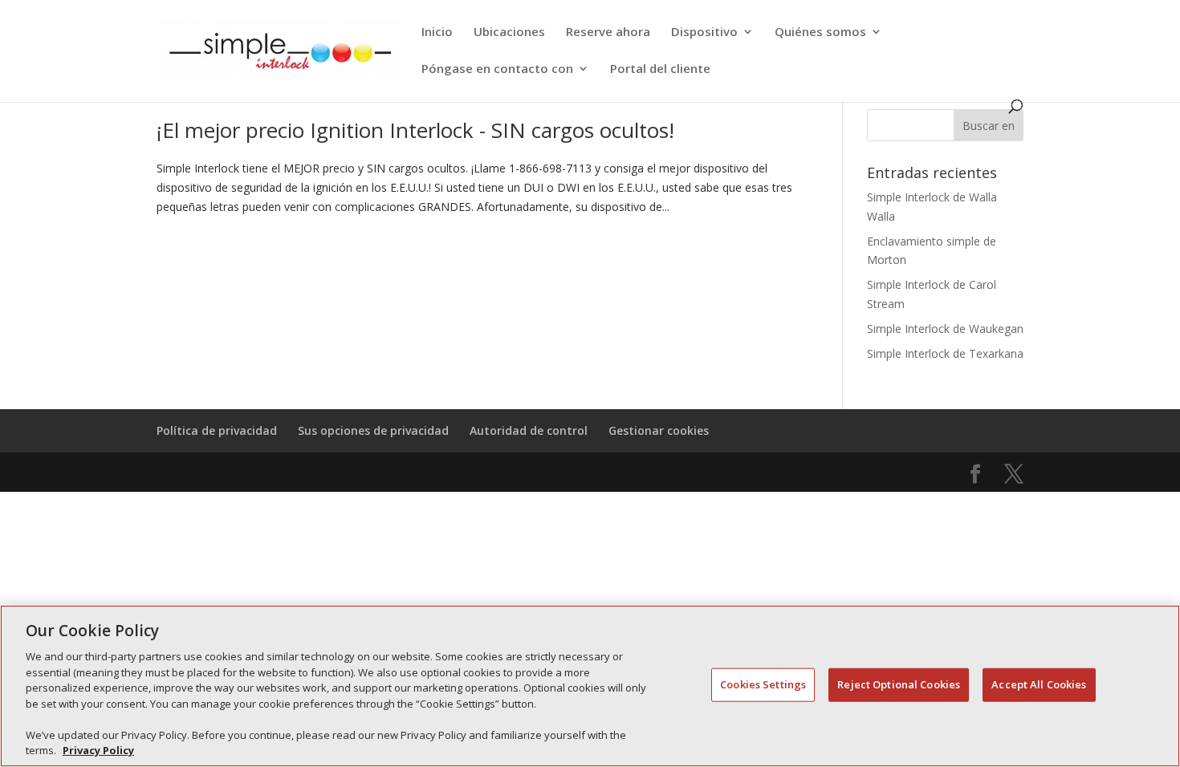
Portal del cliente (660, 69)
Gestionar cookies (658, 430)
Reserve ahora (608, 32)
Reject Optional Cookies (898, 684)
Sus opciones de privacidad (373, 430)
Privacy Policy (98, 750)
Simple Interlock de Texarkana (945, 353)
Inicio (437, 32)
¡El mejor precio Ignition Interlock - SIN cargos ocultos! (415, 130)
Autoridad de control (529, 430)
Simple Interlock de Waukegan (945, 328)
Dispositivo (704, 32)
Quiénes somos (820, 32)
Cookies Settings (763, 684)
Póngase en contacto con (497, 69)
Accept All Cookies (1038, 684)
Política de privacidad (217, 430)
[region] (590, 686)
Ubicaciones (509, 32)
